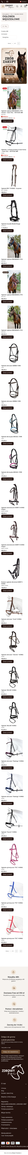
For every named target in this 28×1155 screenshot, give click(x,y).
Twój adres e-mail (5, 1047)
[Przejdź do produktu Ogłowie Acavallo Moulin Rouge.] (14, 210)
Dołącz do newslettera (10, 1052)
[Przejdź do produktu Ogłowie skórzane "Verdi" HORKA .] (14, 606)
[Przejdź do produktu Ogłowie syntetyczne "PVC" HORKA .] (14, 854)
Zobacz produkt (7, 121)
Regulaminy (4, 1101)
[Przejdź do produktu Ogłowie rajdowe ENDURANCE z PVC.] (14, 246)
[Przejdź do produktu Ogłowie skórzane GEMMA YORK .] (14, 352)
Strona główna (5, 14)
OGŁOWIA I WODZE (18, 14)
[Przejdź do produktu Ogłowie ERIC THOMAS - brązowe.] (14, 175)
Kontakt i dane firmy (7, 1093)
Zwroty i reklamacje (7, 1106)
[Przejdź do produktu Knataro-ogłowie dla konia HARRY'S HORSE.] (14, 569)
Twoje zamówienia (6, 1117)
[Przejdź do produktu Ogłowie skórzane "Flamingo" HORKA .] (14, 748)
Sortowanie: (4, 34)
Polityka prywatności (7, 1109)
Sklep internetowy (12, 1153)
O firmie (3, 1088)
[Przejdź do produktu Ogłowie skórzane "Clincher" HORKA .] (14, 641)
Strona (9, 43)
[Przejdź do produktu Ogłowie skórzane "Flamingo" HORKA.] (14, 783)
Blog (2, 1091)
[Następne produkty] (16, 951)
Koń (12, 14)
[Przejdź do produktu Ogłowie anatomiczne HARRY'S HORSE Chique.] (14, 494)
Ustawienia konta (6, 1122)
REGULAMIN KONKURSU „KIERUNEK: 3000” (14, 1104)
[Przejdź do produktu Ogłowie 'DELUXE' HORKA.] (14, 677)
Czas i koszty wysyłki (7, 1135)
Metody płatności (6, 1133)
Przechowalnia (5, 1125)
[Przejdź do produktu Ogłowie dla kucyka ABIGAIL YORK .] (14, 423)
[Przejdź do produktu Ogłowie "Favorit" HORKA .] (14, 819)
